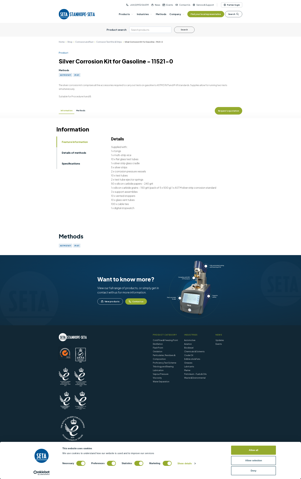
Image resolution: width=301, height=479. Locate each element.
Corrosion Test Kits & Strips (109, 42)
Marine (187, 370)
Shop (69, 42)
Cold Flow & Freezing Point (165, 340)
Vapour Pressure (160, 374)
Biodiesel (188, 348)
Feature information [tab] (75, 142)
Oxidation (157, 351)
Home (62, 42)
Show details (184, 463)
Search (231, 14)
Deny (253, 470)
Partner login (233, 5)
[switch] (111, 463)
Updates (220, 340)
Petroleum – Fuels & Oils (195, 374)
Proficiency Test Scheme (164, 363)
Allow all (253, 450)
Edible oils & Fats (192, 359)
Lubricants (189, 366)
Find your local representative (206, 14)
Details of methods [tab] (74, 152)
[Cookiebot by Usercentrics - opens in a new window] (41, 473)
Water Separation (161, 381)
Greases (188, 363)
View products (112, 301)
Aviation (188, 344)
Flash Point (158, 348)
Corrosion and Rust (84, 42)
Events (169, 5)
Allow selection (253, 460)
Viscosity (157, 378)
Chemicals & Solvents (194, 351)
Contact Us (184, 5)
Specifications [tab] (71, 163)
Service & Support (205, 5)
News (157, 5)
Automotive (189, 340)
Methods (80, 110)
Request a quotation (228, 111)
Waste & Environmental (195, 378)
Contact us (138, 301)
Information (66, 110)
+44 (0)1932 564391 (139, 5)
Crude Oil (188, 355)
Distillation (158, 344)
